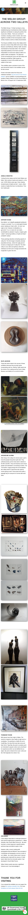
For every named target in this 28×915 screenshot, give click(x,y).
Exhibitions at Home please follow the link (12, 888)
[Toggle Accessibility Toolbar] (2, 9)
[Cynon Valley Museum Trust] (14, 3)
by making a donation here (13, 886)
